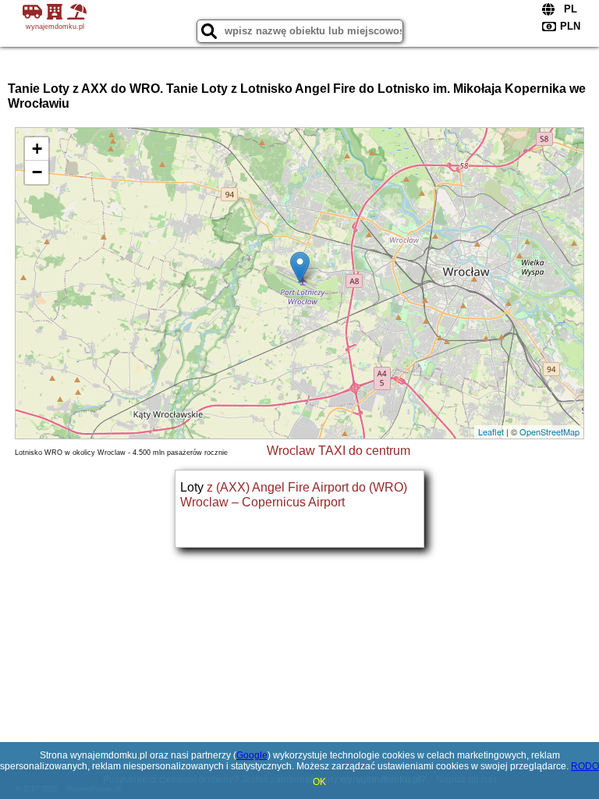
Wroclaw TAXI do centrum (338, 450)
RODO (585, 766)
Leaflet (491, 431)
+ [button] (37, 148)
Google (252, 755)
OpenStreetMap (549, 431)
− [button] (37, 172)
